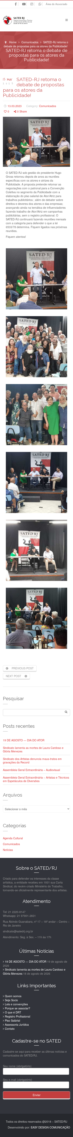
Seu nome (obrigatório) (17, 1066)
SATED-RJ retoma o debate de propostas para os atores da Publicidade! (33, 87)
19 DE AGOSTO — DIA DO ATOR (23, 740)
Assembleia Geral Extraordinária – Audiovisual (31, 770)
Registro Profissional (17, 1016)
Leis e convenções (16, 1004)
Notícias (8, 850)
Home (13, 42)
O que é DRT (13, 1012)
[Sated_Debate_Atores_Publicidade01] (36, 278)
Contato (10, 1029)
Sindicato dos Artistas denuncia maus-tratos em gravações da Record (32, 760)
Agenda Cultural (13, 838)
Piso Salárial (12, 1020)
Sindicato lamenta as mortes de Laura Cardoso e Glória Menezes (33, 749)
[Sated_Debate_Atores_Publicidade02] (36, 346)
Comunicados (29, 42)
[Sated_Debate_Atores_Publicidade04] (36, 482)
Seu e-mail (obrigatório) (17, 1080)
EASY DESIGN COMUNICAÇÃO (50, 1127)
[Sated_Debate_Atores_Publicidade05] (36, 550)
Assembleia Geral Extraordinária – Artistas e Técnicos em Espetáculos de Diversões (36, 779)
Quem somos (13, 996)
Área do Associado (56, 4)
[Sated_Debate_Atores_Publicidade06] (36, 618)
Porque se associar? (17, 1008)
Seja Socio (11, 1000)
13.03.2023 (15, 106)
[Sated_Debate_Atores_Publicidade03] (36, 414)
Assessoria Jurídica (17, 1024)
